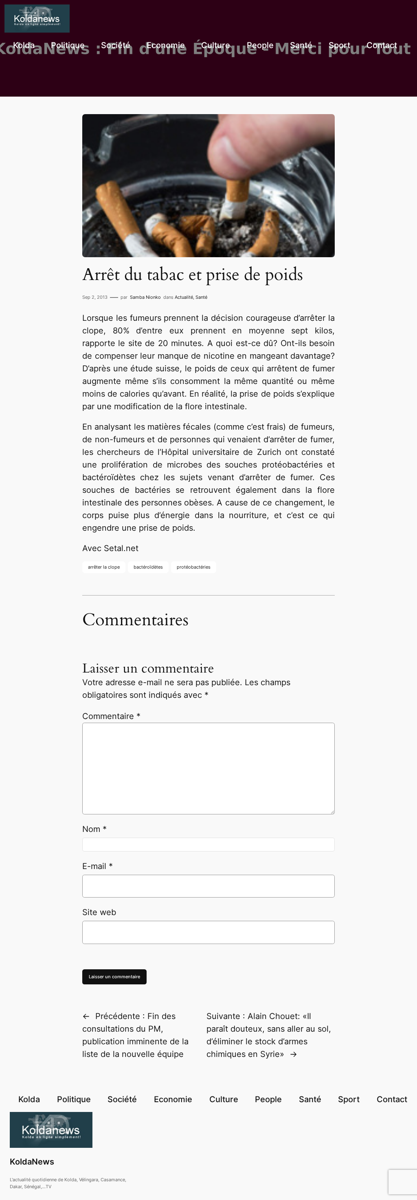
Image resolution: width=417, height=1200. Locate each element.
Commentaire (111, 716)
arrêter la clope (104, 567)
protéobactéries (194, 567)
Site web (99, 912)
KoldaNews (32, 1162)
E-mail (97, 866)
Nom (94, 829)
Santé (201, 297)
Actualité (184, 297)
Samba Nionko (145, 297)
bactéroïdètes (148, 567)
